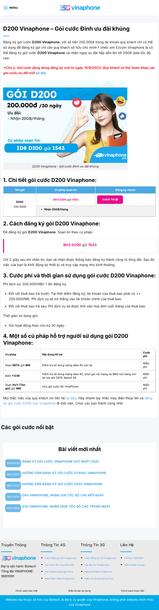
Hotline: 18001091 (133, 558)
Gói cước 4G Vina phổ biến (59, 564)
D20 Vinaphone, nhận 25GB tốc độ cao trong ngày (66, 506)
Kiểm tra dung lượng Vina (99, 578)
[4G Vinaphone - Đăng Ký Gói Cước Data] (79, 8)
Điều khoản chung (134, 564)
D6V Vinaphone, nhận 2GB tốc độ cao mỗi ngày (63, 495)
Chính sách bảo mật (26, 590)
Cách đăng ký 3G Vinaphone (100, 558)
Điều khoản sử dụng (80, 590)
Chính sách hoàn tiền (132, 590)
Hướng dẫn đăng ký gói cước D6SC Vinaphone (62, 484)
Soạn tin (109, 199)
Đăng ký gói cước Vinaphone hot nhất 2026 (60, 461)
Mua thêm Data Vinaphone (59, 578)
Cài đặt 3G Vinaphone (97, 564)
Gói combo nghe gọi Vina (59, 571)
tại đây (40, 73)
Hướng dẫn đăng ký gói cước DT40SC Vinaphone (64, 473)
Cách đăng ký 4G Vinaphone (60, 558)
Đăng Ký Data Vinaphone (98, 571)
